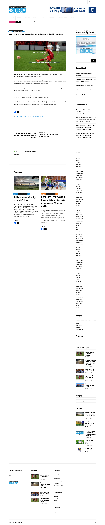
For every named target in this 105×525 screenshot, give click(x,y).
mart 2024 (78, 210)
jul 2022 (78, 247)
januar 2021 (79, 281)
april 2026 (78, 164)
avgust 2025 (78, 179)
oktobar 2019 (79, 299)
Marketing (17, 2)
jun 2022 (78, 249)
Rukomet (51, 18)
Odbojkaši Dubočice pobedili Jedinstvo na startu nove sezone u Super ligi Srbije (86, 111)
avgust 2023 (78, 223)
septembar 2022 (79, 244)
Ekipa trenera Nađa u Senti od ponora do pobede (34, 22)
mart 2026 (78, 166)
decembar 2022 (79, 238)
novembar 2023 (79, 218)
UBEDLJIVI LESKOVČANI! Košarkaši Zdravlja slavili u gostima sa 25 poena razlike (53, 201)
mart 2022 (78, 255)
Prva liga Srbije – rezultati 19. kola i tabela (89, 450)
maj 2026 (78, 162)
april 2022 (78, 253)
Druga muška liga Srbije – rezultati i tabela (86, 320)
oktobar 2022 (79, 242)
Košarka (42, 18)
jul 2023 (78, 225)
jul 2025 (78, 181)
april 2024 (78, 208)
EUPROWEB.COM (18, 522)
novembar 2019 (79, 297)
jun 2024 (78, 205)
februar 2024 (79, 212)
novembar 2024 (79, 195)
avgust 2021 (78, 268)
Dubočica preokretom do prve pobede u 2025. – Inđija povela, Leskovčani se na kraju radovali (85, 127)
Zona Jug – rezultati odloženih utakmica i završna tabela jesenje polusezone (90, 433)
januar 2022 (79, 259)
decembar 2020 (79, 283)
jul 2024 (78, 203)
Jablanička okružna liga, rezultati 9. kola (25, 199)
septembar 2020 (79, 288)
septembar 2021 (79, 266)
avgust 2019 (78, 303)
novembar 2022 (79, 240)
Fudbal (19, 18)
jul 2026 (78, 158)
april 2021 (78, 275)
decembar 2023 (79, 216)
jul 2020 (78, 292)
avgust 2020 (78, 290)
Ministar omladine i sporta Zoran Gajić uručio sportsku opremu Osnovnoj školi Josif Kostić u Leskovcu (86, 119)
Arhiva (22, 2)
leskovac (30, 116)
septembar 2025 (79, 177)
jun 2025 (78, 183)
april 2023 (78, 231)
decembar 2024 (79, 194)
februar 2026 (79, 168)
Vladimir (78, 141)
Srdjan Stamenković (30, 151)
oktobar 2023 (79, 220)
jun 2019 (78, 307)
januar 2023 (79, 236)
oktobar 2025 (79, 175)
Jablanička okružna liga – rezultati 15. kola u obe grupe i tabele (89, 424)
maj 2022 (78, 251)
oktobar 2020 (79, 286)
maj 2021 (78, 273)
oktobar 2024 (79, 197)
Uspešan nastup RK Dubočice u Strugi (85, 85)
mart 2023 (78, 233)
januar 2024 (79, 214)
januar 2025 (79, 192)
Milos (77, 133)
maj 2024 (78, 207)
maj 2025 (78, 184)
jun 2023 (78, 227)
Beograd (19, 116)
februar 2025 (79, 190)
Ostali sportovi (62, 18)
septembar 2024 (79, 199)
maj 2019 (78, 309)
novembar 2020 (79, 284)
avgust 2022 (78, 246)
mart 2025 (78, 188)
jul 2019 (78, 305)
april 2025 (78, 186)
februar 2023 (79, 234)
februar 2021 (79, 279)
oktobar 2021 (79, 264)
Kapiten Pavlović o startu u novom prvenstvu (89, 354)
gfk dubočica (24, 116)
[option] (59, 22)
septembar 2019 (79, 301)
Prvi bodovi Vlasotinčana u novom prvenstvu (90, 385)
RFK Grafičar (43, 116)
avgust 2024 (78, 201)
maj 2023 (78, 229)
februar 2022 (79, 257)
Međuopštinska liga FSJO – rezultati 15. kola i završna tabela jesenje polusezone (90, 415)
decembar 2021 (79, 260)
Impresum (11, 2)
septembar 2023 (79, 221)
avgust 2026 (78, 157)
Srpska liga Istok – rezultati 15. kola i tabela (89, 442)
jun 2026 (78, 160)
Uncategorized (79, 329)
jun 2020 (78, 294)
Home (12, 18)
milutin (77, 125)
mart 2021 (78, 277)
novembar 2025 (79, 173)
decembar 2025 (79, 171)
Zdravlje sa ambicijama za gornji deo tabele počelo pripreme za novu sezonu (90, 362)
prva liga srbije (35, 116)
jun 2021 (78, 272)
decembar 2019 (79, 296)
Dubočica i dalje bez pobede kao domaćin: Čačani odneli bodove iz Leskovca (85, 143)
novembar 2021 (79, 262)
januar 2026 (79, 170)
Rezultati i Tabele (30, 18)
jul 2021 (78, 270)
